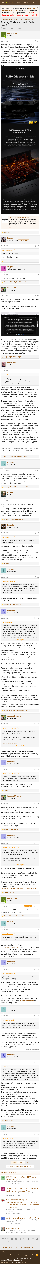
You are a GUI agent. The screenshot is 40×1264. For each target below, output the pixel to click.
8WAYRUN (24, 1262)
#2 (38, 246)
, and (12, 357)
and (9, 261)
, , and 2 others (15, 456)
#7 (38, 500)
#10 (38, 618)
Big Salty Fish (9, 1220)
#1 (38, 41)
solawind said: (6, 1066)
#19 (38, 1062)
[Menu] (2, 2)
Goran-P (8, 1193)
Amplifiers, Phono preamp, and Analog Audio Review (21, 1221)
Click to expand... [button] (20, 640)
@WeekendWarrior (27, 1000)
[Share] (35, 41)
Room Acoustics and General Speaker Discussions (22, 1210)
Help (33, 1255)
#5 (38, 370)
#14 (38, 843)
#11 (38, 724)
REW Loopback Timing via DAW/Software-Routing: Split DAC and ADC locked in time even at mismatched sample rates (22, 1203)
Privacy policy (25, 1255)
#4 (38, 296)
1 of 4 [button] (14, 1162)
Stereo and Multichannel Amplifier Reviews (24, 1193)
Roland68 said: (7, 1020)
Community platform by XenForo (18, 1259)
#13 (38, 804)
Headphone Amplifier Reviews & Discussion (25, 1182)
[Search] (37, 2)
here (31, 13)
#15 (38, 906)
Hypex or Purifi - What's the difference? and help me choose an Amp (22, 1189)
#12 (38, 769)
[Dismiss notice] (37, 8)
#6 (38, 470)
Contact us (4, 1255)
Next (20, 1162)
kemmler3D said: (7, 581)
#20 (38, 1134)
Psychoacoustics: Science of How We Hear (23, 1230)
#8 (38, 533)
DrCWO (8, 1230)
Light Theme (7, 1252)
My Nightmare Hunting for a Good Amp (22, 1218)
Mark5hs (8, 1182)
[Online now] (5, 37)
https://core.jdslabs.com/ (10, 947)
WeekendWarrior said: (9, 728)
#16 (38, 929)
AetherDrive (6, 28)
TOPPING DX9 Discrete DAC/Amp (21, 217)
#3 (38, 274)
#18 (38, 1016)
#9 (38, 577)
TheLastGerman (10, 1209)
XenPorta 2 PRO (5, 1262)
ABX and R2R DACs (13, 1228)
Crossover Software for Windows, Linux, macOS (18, 889)
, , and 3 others (16, 282)
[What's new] (33, 2)
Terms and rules (15, 1255)
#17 (38, 969)
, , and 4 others (16, 710)
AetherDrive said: (7, 250)
